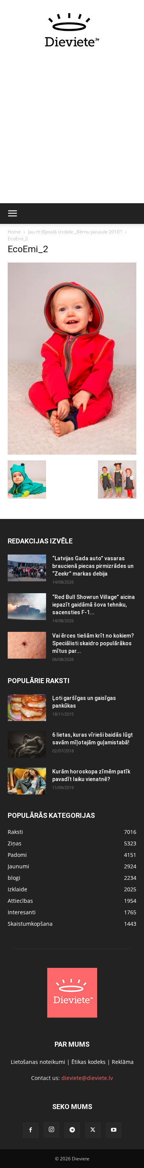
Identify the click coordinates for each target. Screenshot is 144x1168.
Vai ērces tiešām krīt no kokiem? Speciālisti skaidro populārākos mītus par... (93, 643)
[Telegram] (72, 1130)
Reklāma (123, 1061)
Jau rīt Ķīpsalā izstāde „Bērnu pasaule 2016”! (75, 231)
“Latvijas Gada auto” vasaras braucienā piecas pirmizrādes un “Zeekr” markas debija (93, 566)
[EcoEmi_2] (72, 452)
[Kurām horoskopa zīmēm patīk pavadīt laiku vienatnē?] (27, 781)
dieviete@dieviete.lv (87, 1078)
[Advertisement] (72, 129)
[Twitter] (93, 1130)
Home (14, 231)
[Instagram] (51, 1129)
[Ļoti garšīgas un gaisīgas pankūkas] (27, 707)
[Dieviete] (72, 29)
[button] (12, 213)
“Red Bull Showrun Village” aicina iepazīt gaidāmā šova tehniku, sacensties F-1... (93, 604)
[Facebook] (30, 1130)
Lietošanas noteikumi (38, 1061)
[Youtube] (113, 1130)
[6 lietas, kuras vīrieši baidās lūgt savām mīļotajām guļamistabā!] (27, 744)
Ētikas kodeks (88, 1061)
